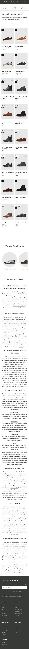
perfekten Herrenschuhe (19, 305)
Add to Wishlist (12, 30)
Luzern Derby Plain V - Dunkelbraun (7, 198)
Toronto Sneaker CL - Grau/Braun (6, 72)
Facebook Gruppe (18, 630)
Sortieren (14, 24)
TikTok (15, 632)
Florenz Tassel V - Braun (21, 147)
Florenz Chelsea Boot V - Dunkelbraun (21, 122)
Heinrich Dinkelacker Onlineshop (15, 292)
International (4, 644)
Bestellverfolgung (18, 611)
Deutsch (3, 642)
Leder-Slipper (9, 447)
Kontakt (16, 605)
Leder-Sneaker (5, 401)
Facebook (16, 628)
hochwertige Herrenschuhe (10, 567)
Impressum (3, 613)
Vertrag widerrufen (18, 613)
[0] (21, 8)
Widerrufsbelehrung (5, 617)
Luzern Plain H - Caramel (5, 223)
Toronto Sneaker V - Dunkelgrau (20, 72)
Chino (13, 382)
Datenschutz (4, 615)
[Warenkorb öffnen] (27, 8)
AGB (2, 611)
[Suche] (24, 8)
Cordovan (21, 346)
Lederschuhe (5, 300)
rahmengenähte (14, 487)
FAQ (2, 609)
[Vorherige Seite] (5, 233)
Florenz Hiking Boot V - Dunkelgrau (21, 173)
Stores (15, 607)
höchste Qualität (16, 319)
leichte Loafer (12, 401)
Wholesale (3, 605)
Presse (2, 607)
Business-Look (18, 376)
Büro (16, 364)
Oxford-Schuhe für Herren (9, 269)
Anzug (11, 378)
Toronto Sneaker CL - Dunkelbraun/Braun (6, 47)
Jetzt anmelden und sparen (14, 591)
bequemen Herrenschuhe (21, 482)
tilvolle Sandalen (23, 401)
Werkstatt (16, 615)
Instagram (16, 626)
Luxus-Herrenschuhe (22, 329)
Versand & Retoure (18, 609)
